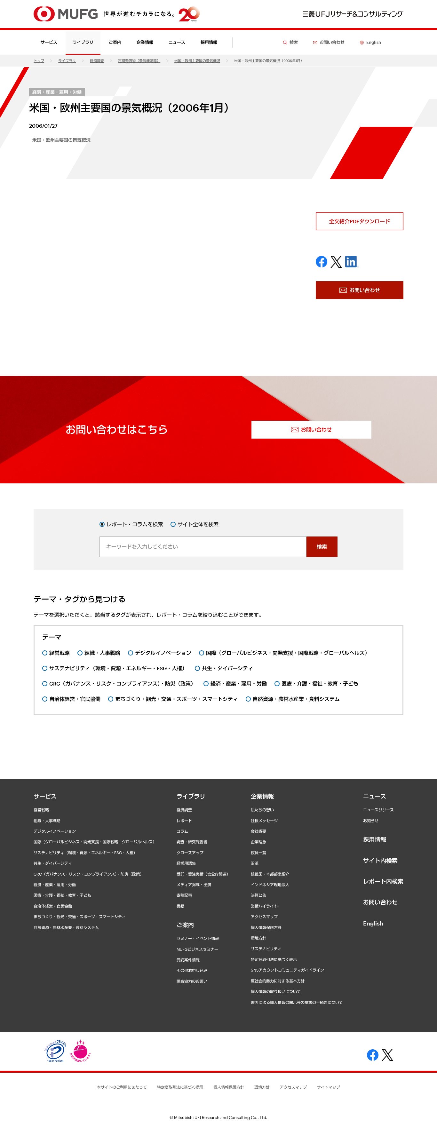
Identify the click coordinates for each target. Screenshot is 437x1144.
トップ (39, 61)
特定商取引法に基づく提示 (180, 1087)
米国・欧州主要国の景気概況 (197, 61)
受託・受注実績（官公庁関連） (203, 874)
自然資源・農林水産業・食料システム (66, 927)
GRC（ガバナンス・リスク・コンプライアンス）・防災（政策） (89, 874)
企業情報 (262, 796)
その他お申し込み (192, 970)
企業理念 (258, 841)
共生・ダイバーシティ (53, 863)
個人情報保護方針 (266, 927)
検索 (322, 547)
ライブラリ (67, 61)
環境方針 (258, 938)
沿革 (254, 863)
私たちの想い (262, 809)
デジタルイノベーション (55, 831)
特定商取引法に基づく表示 (274, 959)
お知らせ (370, 820)
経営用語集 (186, 863)
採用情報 (209, 42)
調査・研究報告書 (192, 841)
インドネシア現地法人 (270, 884)
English (373, 923)
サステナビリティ (266, 948)
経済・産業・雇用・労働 (57, 92)
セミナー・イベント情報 (198, 938)
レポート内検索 (383, 881)
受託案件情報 (188, 959)
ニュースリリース (378, 809)
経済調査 (97, 61)
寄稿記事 (184, 895)
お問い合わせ (380, 902)
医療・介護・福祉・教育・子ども (62, 895)
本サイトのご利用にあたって (122, 1087)
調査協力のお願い (192, 981)
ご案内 (185, 924)
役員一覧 (258, 852)
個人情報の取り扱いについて (276, 991)
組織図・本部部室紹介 (270, 874)
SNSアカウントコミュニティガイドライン (287, 970)
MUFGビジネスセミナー (197, 949)
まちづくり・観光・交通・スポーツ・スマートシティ (80, 916)
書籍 (180, 906)
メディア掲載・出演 (194, 884)
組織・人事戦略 (47, 820)
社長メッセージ (264, 820)
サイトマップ (328, 1087)
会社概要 (258, 831)
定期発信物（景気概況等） (139, 61)
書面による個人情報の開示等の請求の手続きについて (297, 1002)
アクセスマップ (264, 916)
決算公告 (258, 895)
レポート (184, 820)
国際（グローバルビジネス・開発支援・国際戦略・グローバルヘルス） (95, 841)
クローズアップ (190, 852)
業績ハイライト (264, 906)
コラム (182, 831)
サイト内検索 (380, 860)
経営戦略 (41, 809)
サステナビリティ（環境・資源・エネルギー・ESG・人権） (85, 852)
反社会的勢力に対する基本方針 (278, 981)
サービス (45, 796)
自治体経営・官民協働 (53, 906)
